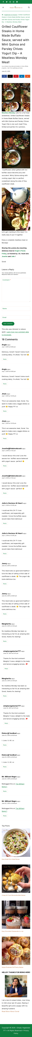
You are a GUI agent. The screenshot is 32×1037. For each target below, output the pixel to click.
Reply (5, 359)
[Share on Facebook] (4, 76)
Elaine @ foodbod (9, 733)
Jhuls (4, 394)
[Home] (2, 14)
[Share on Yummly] (27, 76)
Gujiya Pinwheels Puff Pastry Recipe (12, 967)
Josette (5, 256)
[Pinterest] (13, 1)
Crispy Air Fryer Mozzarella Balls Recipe (13, 895)
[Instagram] (10, 1)
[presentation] (16, 843)
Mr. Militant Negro (9, 777)
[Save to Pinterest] (16, 76)
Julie (13, 256)
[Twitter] (6, 1)
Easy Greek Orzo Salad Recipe (11, 859)
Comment (7, 280)
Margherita (6, 624)
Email (4, 317)
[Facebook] (3, 1)
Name (5, 308)
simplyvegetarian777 (12, 651)
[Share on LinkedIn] (21, 76)
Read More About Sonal (10, 1011)
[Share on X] (10, 76)
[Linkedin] (16, 1)
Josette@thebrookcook (12, 448)
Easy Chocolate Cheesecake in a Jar (12, 931)
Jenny (4, 563)
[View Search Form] (28, 7)
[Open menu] (3, 7)
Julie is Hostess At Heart (12, 503)
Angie (4, 345)
